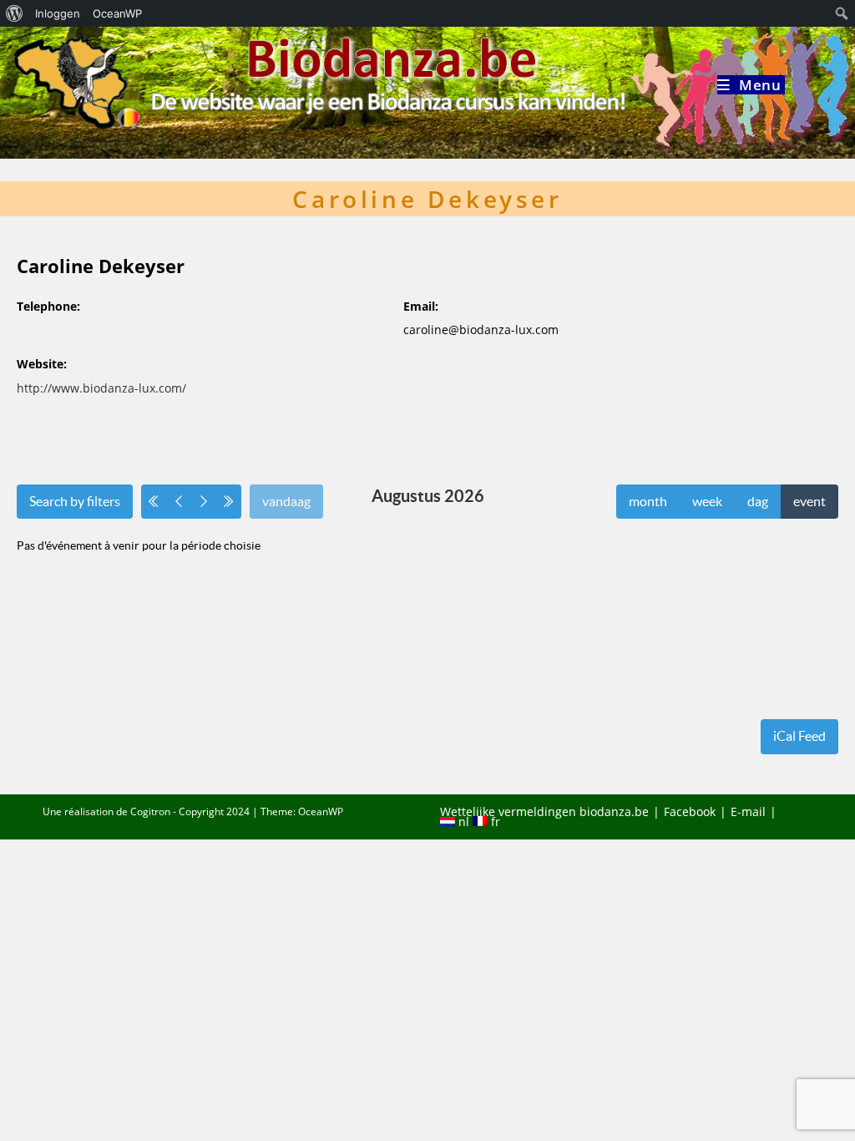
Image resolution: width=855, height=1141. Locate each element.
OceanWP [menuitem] (117, 13)
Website (40, 364)
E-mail (748, 811)
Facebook (690, 811)
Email (419, 306)
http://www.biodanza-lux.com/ (101, 388)
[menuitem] (14, 13)
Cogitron (150, 811)
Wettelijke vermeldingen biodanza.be (544, 811)
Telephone (47, 306)
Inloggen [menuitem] (57, 13)
